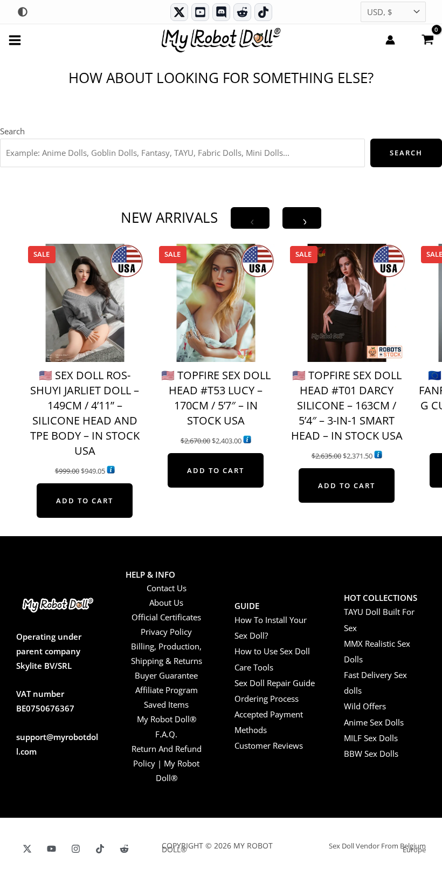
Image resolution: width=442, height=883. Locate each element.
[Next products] (301, 218)
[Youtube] (200, 12)
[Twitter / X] (179, 12)
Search (12, 131)
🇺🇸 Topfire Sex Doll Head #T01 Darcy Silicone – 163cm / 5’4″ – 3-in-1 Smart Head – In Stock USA (347, 405)
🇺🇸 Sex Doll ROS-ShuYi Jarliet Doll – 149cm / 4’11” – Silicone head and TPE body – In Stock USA (85, 413)
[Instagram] (75, 848)
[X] (27, 848)
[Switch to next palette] (22, 12)
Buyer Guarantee (166, 675)
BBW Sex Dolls (371, 753)
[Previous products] (250, 218)
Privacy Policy (166, 631)
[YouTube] (51, 848)
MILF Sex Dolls (371, 738)
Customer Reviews (268, 745)
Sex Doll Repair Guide (274, 682)
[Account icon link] (390, 40)
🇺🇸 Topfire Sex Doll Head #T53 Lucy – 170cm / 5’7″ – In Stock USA (216, 398)
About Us (166, 602)
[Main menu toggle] (15, 40)
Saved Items (166, 704)
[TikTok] (263, 12)
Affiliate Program (166, 690)
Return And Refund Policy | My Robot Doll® (167, 763)
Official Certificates (166, 617)
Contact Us (167, 588)
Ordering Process (266, 698)
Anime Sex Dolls (374, 722)
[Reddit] (242, 12)
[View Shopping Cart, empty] (427, 39)
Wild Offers (365, 706)
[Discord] (221, 12)
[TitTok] (100, 848)
